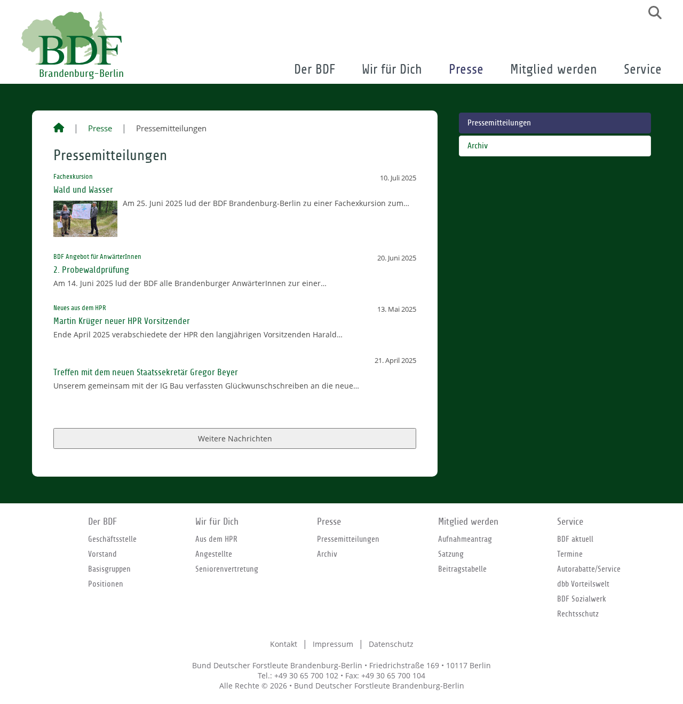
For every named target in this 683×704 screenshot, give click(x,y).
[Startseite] (58, 128)
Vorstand (102, 554)
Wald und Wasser (83, 190)
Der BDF (314, 69)
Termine (570, 554)
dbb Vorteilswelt (583, 584)
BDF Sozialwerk (581, 599)
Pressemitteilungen (499, 123)
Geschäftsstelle (112, 539)
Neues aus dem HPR (79, 308)
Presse (466, 69)
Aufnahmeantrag (465, 539)
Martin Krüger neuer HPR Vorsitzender (121, 321)
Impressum (333, 644)
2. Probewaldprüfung (91, 270)
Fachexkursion (73, 176)
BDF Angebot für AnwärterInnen (97, 256)
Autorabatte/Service (589, 569)
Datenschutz (391, 644)
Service (643, 69)
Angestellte (213, 554)
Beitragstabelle (462, 569)
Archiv (477, 146)
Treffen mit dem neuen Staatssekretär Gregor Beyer (145, 372)
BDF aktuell (575, 539)
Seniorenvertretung (226, 569)
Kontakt (283, 644)
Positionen (105, 584)
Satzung (451, 554)
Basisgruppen (109, 569)
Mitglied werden (553, 69)
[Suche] (651, 13)
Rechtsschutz (578, 614)
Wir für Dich (392, 69)
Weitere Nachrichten (235, 438)
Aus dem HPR (216, 539)
